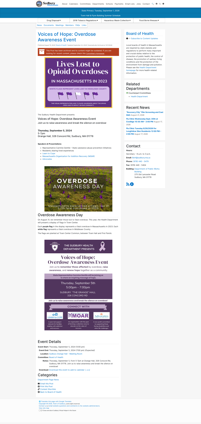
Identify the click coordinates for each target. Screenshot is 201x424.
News (39, 25)
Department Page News (48, 379)
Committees (85, 4)
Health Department (139, 96)
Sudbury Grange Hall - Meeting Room (65, 354)
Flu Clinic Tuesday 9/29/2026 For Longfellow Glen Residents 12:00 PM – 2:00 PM (143, 131)
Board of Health (61, 45)
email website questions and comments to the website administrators (74, 406)
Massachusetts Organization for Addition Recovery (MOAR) (68, 156)
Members (69, 25)
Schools (109, 4)
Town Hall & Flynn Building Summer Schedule (100, 15)
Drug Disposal (53, 20)
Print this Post (46, 386)
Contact (146, 4)
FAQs (77, 25)
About (64, 4)
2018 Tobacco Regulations (84, 20)
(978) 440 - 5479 (141, 161)
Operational (138, 412)
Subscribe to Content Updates (144, 38)
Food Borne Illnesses (148, 20)
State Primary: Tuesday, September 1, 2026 (100, 10)
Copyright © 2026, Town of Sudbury (52, 404)
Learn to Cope (48, 153)
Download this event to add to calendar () (69, 370)
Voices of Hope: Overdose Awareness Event (67, 37)
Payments (119, 4)
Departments (98, 4)
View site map (44, 408)
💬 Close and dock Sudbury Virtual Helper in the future (58, 410)
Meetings (60, 25)
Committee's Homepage (95, 53)
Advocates (47, 159)
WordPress (134, 401)
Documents (49, 25)
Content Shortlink (48, 389)
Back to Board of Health (51, 392)
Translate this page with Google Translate (55, 401)
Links (84, 25)
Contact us (43, 406)
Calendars (73, 4)
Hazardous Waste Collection (116, 20)
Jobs (138, 4)
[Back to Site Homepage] (47, 4)
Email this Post (46, 383)
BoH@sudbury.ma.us (141, 157)
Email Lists (130, 4)
